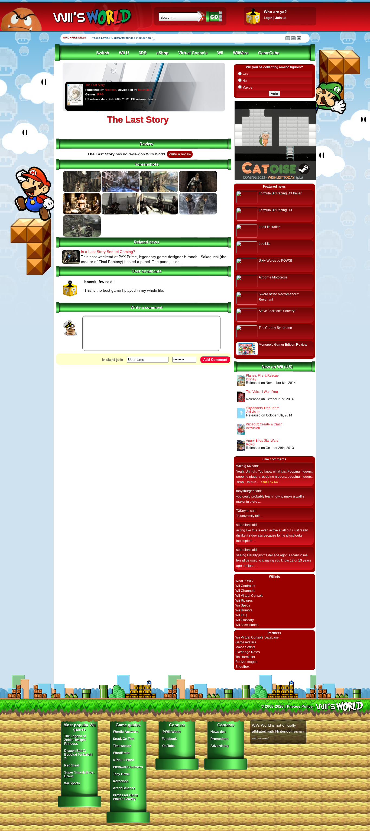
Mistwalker (145, 89)
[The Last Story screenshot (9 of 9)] (82, 236)
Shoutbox (242, 667)
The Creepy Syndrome (275, 328)
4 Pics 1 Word (123, 760)
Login (268, 18)
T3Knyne (242, 511)
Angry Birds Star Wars (262, 440)
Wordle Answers (125, 732)
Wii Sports (72, 783)
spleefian (243, 525)
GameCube (268, 53)
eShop (162, 53)
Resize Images (246, 662)
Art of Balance (124, 788)
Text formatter (245, 657)
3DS (143, 53)
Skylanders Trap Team (262, 408)
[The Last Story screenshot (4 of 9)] (198, 191)
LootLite (265, 244)
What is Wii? (244, 581)
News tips (218, 732)
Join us (280, 18)
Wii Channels (245, 591)
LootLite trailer (269, 227)
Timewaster (122, 746)
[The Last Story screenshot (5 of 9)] (82, 213)
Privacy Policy (300, 706)
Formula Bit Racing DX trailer (280, 193)
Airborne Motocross (273, 277)
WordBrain (121, 753)
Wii (220, 53)
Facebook (169, 739)
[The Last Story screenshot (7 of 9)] (159, 213)
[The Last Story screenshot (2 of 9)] (120, 191)
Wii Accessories (246, 625)
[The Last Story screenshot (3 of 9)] (159, 191)
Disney (251, 379)
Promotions (219, 739)
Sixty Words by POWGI (275, 260)
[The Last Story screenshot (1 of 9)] (82, 191)
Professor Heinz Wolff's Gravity (125, 797)
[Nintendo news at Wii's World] (91, 17)
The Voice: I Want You (262, 392)
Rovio (250, 444)
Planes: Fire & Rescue (262, 375)
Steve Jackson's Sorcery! (277, 311)
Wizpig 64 (243, 466)
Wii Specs (242, 605)
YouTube (168, 746)
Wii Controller (245, 586)
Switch (102, 53)
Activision (253, 412)
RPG (100, 94)
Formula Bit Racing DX (275, 210)
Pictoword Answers (128, 767)
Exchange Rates (247, 652)
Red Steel (71, 765)
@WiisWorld (171, 732)
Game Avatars (245, 642)
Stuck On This (123, 739)
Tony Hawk (121, 774)
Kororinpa (120, 781)
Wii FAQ (241, 615)
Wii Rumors (243, 610)
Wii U (124, 53)
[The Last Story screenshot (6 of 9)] (120, 213)
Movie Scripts (245, 647)
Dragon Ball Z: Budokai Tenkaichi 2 (78, 754)
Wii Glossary (244, 620)
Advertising (219, 746)
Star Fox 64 (269, 482)
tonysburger (245, 491)
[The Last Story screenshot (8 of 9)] (198, 213)
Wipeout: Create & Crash (264, 424)
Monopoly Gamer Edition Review (283, 344)
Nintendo (110, 89)
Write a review (180, 154)
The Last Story (95, 84)
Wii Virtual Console (249, 596)
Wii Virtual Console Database (257, 637)
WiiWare (240, 53)
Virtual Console (192, 53)
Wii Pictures (244, 600)
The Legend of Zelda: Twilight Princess (75, 740)
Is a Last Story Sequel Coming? (108, 251)
